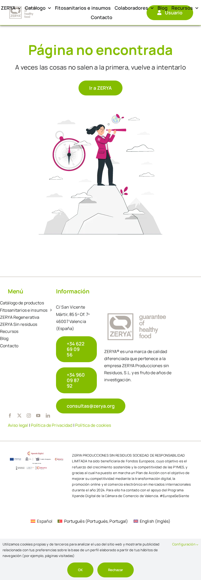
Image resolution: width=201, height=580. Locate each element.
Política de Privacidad (51, 425)
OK (80, 569)
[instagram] (29, 415)
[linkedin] (48, 415)
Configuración (184, 544)
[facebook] (10, 415)
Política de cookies (93, 425)
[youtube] (38, 415)
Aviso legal (18, 425)
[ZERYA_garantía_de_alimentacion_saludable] (23, 7)
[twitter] (19, 415)
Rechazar (115, 569)
